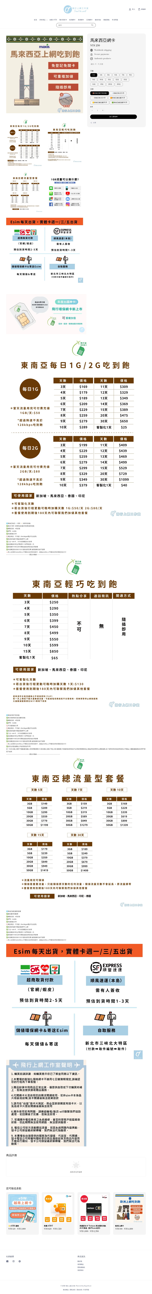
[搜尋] (92, 25)
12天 (117, 80)
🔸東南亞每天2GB (98, 98)
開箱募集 (107, 20)
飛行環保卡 (63, 20)
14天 (94, 84)
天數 (92, 71)
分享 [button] (94, 123)
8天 (130, 75)
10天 (101, 80)
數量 (91, 107)
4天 (101, 75)
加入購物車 (113, 117)
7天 (123, 75)
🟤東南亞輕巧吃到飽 (99, 93)
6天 (116, 75)
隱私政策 (72, 1290)
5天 (108, 75)
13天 (125, 80)
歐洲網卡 (72, 20)
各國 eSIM (53, 20)
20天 (110, 84)
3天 (93, 75)
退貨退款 (81, 1270)
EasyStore (87, 1286)
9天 (93, 80)
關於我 (80, 1261)
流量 (92, 89)
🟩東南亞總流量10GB (119, 102)
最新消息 (98, 20)
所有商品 (42, 20)
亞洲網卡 (89, 20)
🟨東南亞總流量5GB (99, 102)
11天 (109, 80)
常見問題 (115, 20)
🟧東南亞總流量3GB (117, 98)
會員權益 (81, 1264)
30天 (119, 84)
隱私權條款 (81, 1267)
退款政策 (79, 1290)
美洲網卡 (81, 20)
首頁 (35, 20)
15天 (102, 84)
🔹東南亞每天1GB (118, 93)
